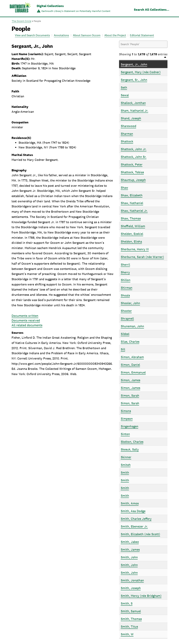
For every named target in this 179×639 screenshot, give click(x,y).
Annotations (61, 35)
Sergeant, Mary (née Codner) (141, 72)
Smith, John (129, 557)
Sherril (125, 265)
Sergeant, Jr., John (134, 64)
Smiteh (126, 465)
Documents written (25, 316)
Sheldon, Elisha (131, 241)
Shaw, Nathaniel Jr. (134, 211)
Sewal (125, 95)
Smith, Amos (130, 503)
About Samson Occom (87, 35)
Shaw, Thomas (131, 218)
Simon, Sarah (130, 395)
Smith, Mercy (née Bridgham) (141, 596)
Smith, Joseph (131, 588)
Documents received (26, 320)
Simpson (127, 419)
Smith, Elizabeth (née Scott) (140, 534)
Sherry (125, 272)
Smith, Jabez (130, 542)
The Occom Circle (21, 21)
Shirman (126, 288)
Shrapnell (127, 318)
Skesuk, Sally (130, 449)
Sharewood (128, 126)
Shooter (126, 311)
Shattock (127, 141)
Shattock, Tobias (132, 172)
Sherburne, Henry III (135, 249)
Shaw (124, 188)
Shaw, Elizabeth (131, 195)
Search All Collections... (151, 10)
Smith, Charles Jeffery (136, 519)
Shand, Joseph (131, 118)
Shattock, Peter (131, 164)
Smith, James (130, 549)
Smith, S (127, 603)
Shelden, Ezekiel (132, 234)
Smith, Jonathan (132, 580)
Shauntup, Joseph (133, 180)
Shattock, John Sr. (133, 157)
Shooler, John (130, 303)
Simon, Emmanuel (133, 372)
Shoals (125, 295)
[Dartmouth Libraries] (20, 9)
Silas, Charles (130, 342)
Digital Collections (50, 6)
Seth (124, 87)
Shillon (125, 280)
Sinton (125, 434)
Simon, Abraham (132, 357)
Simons (126, 411)
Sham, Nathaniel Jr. (134, 111)
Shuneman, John (132, 326)
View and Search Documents (32, 35)
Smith (125, 472)
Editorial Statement (142, 35)
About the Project (115, 35)
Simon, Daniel (130, 365)
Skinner (126, 457)
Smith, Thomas (131, 619)
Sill (123, 349)
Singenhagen (129, 426)
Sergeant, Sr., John (134, 80)
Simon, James (130, 380)
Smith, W (127, 634)
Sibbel (125, 334)
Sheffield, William (133, 226)
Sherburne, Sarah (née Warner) (142, 257)
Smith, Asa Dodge (133, 511)
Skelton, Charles (132, 442)
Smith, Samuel (131, 611)
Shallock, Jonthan (133, 103)
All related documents (27, 325)
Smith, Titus (129, 626)
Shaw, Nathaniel (132, 203)
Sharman (127, 134)
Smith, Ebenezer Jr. (134, 526)
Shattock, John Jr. (133, 149)
